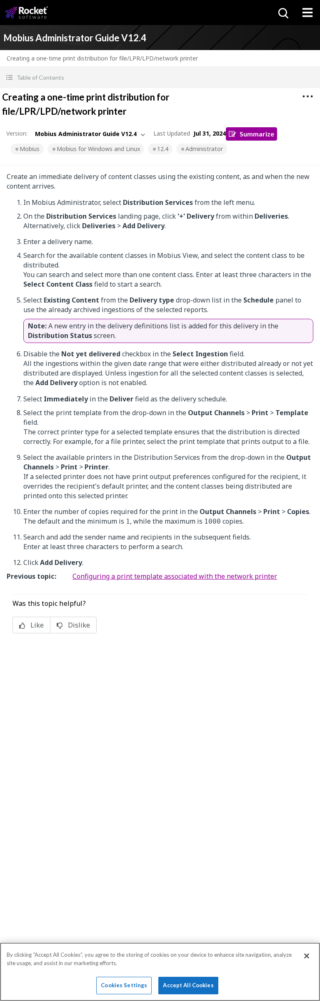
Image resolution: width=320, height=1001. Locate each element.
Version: (17, 133)
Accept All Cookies (188, 985)
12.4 (162, 149)
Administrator (204, 149)
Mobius (30, 149)
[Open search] (282, 12)
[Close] (307, 956)
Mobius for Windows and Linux (98, 149)
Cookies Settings (124, 985)
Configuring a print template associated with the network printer (174, 576)
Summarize (257, 134)
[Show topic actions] (307, 96)
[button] (160, 77)
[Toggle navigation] (307, 12)
